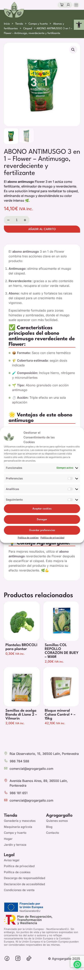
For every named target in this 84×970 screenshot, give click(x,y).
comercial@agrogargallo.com (31, 769)
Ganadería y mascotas (20, 821)
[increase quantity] (24, 220)
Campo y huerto (38, 24)
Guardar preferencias (42, 530)
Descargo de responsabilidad (24, 878)
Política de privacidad (52, 537)
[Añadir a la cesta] (36, 606)
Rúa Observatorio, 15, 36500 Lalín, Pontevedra (44, 754)
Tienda (19, 24)
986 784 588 (19, 761)
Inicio (7, 24)
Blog (49, 827)
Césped (27, 28)
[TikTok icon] (29, 958)
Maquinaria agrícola (18, 827)
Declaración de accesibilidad (24, 884)
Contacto (52, 833)
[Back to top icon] (68, 965)
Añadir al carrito (42, 229)
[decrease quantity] (8, 220)
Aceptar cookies (42, 508)
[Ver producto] (36, 611)
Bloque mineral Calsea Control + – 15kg (60, 714)
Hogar (8, 839)
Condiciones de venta (19, 890)
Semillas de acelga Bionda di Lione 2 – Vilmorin (21, 714)
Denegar (42, 519)
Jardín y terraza (15, 845)
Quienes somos (57, 821)
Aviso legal (11, 860)
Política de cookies (28, 537)
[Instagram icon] (18, 958)
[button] (79, 25)
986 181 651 (19, 793)
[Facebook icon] (7, 958)
